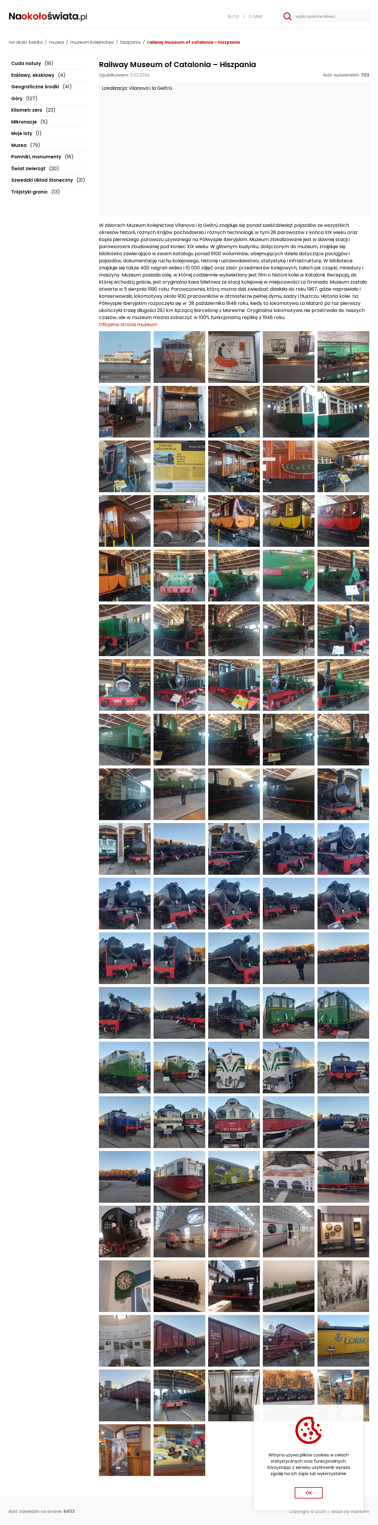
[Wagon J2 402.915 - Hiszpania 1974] (179, 1341)
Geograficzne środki (35, 87)
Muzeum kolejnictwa (92, 42)
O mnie (256, 16)
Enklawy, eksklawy (32, 75)
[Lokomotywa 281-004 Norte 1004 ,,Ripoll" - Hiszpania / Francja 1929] (125, 794)
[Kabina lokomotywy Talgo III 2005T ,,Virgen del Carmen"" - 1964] (179, 357)
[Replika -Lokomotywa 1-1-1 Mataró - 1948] (179, 575)
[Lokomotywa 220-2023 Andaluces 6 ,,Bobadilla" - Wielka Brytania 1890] (234, 794)
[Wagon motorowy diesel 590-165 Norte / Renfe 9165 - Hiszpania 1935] (179, 1177)
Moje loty (21, 133)
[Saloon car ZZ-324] (125, 466)
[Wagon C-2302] (179, 412)
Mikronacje (24, 122)
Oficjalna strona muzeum (128, 324)
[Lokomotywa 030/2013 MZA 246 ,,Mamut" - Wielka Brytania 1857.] (289, 630)
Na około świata (26, 42)
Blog (233, 16)
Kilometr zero (26, 110)
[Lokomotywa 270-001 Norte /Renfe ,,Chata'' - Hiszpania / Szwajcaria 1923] (289, 1013)
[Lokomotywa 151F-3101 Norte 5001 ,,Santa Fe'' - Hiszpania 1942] (234, 903)
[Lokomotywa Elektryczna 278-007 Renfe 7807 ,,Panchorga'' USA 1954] (125, 1067)
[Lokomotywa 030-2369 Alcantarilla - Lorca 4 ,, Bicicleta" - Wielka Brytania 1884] (343, 794)
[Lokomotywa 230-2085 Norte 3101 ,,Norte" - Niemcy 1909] (289, 849)
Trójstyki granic (29, 192)
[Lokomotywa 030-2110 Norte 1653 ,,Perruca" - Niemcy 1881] (179, 739)
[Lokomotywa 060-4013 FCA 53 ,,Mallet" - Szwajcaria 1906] (234, 849)
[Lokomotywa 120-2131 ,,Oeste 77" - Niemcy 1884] (289, 739)
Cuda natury (26, 63)
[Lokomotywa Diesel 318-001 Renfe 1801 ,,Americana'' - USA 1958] (234, 1067)
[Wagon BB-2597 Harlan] (125, 521)
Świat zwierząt (28, 168)
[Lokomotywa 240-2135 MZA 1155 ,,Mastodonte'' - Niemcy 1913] (343, 849)
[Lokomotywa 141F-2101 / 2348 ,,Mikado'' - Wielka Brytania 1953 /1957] (234, 958)
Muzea (56, 42)
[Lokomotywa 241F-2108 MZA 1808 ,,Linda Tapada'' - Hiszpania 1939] (179, 903)
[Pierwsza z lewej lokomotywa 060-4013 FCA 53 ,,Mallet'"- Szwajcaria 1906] (179, 849)
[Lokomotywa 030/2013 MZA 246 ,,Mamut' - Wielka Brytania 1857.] (179, 1395)
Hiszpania (130, 42)
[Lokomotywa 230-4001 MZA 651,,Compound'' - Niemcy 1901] (234, 1013)
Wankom (360, 1511)
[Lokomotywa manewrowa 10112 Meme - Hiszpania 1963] (234, 685)
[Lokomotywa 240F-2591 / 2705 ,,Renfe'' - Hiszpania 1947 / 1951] (125, 958)
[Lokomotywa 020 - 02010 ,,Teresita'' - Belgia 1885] (125, 412)
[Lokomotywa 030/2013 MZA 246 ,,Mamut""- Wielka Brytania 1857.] (234, 630)
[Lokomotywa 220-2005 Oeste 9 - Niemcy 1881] (179, 685)
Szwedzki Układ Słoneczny (42, 180)
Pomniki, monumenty (36, 157)
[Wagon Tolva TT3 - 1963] (289, 1341)
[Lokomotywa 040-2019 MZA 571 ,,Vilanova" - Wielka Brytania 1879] (343, 630)
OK (309, 1493)
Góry (16, 98)
